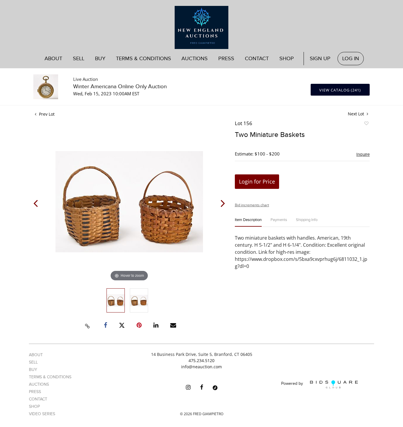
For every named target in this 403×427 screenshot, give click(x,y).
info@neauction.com (201, 366)
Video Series (42, 413)
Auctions (39, 384)
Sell (33, 362)
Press (226, 58)
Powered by (292, 383)
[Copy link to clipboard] (87, 325)
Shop (286, 58)
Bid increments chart (252, 204)
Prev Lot (46, 114)
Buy (33, 369)
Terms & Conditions (143, 58)
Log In (350, 58)
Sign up (320, 58)
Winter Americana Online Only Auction (120, 86)
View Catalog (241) (340, 90)
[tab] (248, 222)
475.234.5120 (201, 360)
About (53, 58)
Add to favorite (366, 124)
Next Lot (356, 113)
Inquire (363, 154)
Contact (257, 58)
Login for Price (257, 181)
